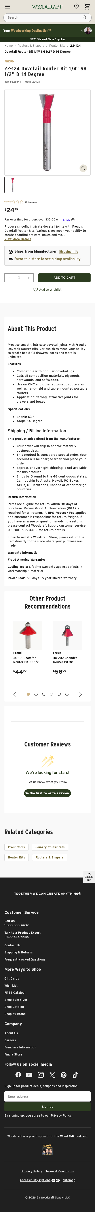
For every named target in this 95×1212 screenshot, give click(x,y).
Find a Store (13, 1054)
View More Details (17, 239)
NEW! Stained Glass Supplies (47, 39)
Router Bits (57, 45)
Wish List (11, 985)
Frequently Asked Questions (24, 959)
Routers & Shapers (31, 45)
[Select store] (77, 6)
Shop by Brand (15, 1014)
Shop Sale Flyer (15, 999)
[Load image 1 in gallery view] (12, 185)
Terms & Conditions (60, 1171)
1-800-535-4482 (16, 925)
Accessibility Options (35, 1180)
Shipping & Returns (18, 952)
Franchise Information (20, 1047)
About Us (11, 1033)
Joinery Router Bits (50, 847)
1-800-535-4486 (16, 937)
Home (8, 45)
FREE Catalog (14, 992)
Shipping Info (68, 251)
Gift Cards (11, 978)
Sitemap (69, 1180)
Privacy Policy (61, 1115)
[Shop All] (7, 7)
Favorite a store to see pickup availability (47, 259)
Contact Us (12, 945)
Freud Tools (16, 847)
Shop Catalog (14, 1007)
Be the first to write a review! (47, 793)
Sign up (47, 1107)
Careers (10, 1040)
